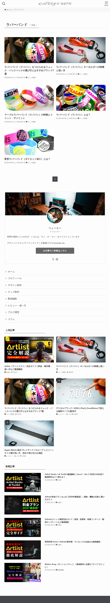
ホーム (11, 271)
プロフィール (15, 278)
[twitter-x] (53, 259)
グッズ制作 (13, 292)
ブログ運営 (13, 312)
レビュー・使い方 (17, 305)
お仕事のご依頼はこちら (55, 250)
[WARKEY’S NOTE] (55, 3)
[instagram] (56, 259)
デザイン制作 (15, 285)
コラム (11, 319)
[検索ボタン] (3, 3)
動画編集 (12, 298)
